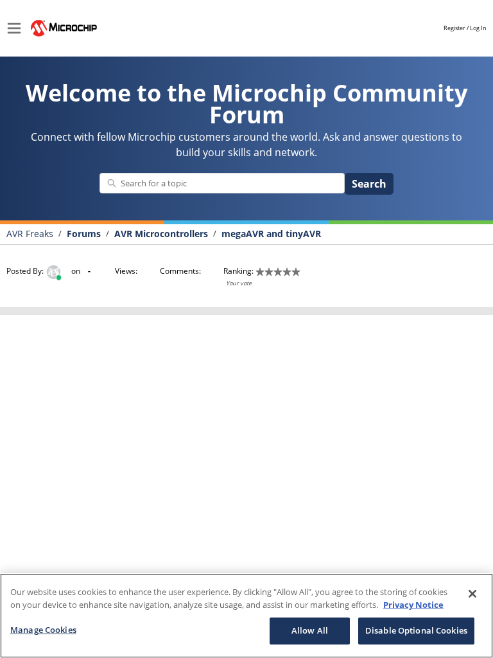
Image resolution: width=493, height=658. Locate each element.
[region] (246, 615)
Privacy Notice (413, 604)
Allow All (309, 630)
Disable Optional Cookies (416, 630)
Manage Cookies (43, 630)
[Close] (472, 594)
